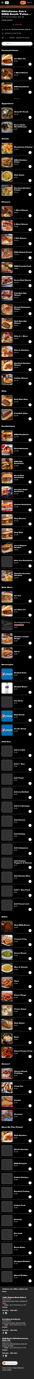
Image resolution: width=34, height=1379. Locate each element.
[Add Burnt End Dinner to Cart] (30, 285)
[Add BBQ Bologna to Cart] (30, 1168)
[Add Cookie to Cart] (30, 1105)
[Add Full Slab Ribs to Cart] (30, 418)
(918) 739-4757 (6, 1299)
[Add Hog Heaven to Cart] (30, 523)
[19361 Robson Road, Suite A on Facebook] (3, 1313)
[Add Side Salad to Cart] (30, 180)
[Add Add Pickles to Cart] (30, 839)
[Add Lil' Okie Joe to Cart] (30, 64)
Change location (7, 20)
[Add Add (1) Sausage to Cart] (30, 811)
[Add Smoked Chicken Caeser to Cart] (30, 194)
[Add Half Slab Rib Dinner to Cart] (30, 327)
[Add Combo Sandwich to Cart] (30, 509)
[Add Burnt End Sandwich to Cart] (30, 481)
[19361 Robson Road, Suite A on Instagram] (6, 1313)
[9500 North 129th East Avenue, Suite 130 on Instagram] (6, 1356)
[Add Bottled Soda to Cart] (30, 678)
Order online (13, 1310)
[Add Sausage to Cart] (30, 1224)
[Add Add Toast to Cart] (30, 783)
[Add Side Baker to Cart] (30, 1028)
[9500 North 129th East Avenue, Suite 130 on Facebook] (3, 1356)
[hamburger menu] (2, 3)
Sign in (29, 2)
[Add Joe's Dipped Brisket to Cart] (30, 551)
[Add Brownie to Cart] (30, 1119)
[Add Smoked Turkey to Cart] (30, 1196)
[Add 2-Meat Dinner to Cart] (30, 229)
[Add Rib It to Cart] (30, 657)
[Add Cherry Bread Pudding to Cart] (30, 1077)
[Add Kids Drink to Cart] (30, 720)
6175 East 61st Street (11, 1319)
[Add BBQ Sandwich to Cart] (30, 92)
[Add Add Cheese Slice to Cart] (30, 881)
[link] (12, 37)
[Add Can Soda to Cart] (30, 706)
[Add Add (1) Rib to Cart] (30, 755)
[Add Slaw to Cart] (30, 1042)
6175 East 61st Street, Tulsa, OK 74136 (13, 1323)
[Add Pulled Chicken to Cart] (30, 1182)
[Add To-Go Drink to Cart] (30, 734)
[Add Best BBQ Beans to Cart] (30, 930)
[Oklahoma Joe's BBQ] (7, 2)
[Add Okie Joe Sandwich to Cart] (30, 565)
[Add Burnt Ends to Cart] (30, 1252)
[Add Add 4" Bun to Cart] (30, 769)
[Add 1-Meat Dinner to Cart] (30, 78)
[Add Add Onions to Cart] (30, 825)
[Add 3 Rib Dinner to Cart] (30, 243)
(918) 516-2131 (6, 1342)
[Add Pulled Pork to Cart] (30, 1210)
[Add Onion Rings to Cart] (30, 1000)
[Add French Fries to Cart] (30, 944)
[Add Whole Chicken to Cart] (30, 1154)
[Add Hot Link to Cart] (30, 1238)
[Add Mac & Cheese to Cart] (30, 972)
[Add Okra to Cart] (30, 986)
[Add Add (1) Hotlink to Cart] (30, 797)
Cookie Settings (6, 1370)
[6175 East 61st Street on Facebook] (3, 1333)
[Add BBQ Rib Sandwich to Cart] (30, 468)
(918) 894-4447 (6, 1321)
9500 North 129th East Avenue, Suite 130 (15, 1339)
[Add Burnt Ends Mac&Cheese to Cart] (30, 131)
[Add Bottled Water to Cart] (30, 692)
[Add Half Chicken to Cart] (30, 1140)
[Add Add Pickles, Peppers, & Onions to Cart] (30, 867)
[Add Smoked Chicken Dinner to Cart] (30, 369)
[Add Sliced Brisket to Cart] (30, 1280)
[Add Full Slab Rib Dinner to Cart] (30, 299)
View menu (5, 1310)
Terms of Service (7, 1368)
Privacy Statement (18, 1368)
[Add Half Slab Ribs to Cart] (30, 404)
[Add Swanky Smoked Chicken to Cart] (30, 579)
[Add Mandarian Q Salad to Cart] (30, 152)
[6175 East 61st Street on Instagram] (6, 1333)
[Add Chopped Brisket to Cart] (30, 1266)
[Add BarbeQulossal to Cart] (30, 454)
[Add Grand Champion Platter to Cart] (30, 313)
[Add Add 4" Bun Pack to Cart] (30, 895)
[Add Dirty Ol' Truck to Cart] (30, 117)
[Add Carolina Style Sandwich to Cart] (30, 495)
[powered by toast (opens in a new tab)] (10, 1363)
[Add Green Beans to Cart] (30, 958)
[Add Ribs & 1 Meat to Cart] (30, 341)
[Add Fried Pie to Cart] (30, 1091)
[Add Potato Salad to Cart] (30, 1014)
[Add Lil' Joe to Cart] (30, 601)
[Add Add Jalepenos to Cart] (30, 853)
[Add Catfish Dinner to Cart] (30, 383)
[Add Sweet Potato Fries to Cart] (30, 1056)
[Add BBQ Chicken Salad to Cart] (30, 166)
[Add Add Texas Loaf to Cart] (30, 909)
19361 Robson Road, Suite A (14, 1297)
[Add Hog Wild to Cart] (30, 537)
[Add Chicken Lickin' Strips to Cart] (30, 643)
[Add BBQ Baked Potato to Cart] (30, 257)
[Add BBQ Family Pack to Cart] (30, 271)
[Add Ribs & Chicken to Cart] (30, 355)
